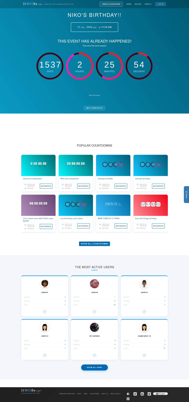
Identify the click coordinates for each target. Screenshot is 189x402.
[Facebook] (127, 393)
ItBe (32, 4)
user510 (44, 336)
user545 (44, 292)
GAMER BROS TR (144, 336)
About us (105, 393)
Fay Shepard (94, 336)
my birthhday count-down (71, 218)
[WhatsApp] (127, 398)
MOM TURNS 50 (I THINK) (109, 218)
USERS (85, 393)
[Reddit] (149, 393)
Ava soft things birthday (146, 218)
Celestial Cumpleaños (32, 179)
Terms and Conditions (67, 393)
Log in (160, 4)
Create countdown (111, 4)
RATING (138, 4)
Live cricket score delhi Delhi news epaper (38, 219)
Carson (94, 292)
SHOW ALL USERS (94, 367)
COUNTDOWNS (94, 393)
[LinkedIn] (142, 393)
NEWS (79, 393)
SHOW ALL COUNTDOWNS (94, 244)
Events (148, 4)
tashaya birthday (105, 179)
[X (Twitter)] (135, 393)
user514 (144, 292)
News (129, 4)
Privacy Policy (115, 393)
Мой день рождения (69, 179)
